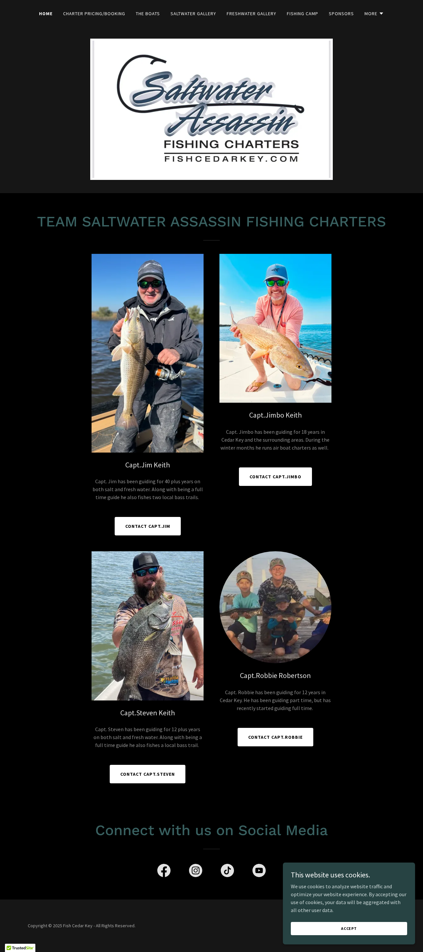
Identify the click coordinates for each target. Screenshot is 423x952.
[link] (164, 872)
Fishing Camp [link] (302, 14)
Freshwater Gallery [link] (251, 14)
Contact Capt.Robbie (275, 737)
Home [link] (46, 14)
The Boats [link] (148, 14)
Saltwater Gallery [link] (193, 14)
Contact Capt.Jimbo (275, 477)
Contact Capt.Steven (147, 774)
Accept (349, 928)
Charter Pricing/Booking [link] (94, 14)
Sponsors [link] (341, 14)
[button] (374, 13)
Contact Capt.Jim (147, 526)
